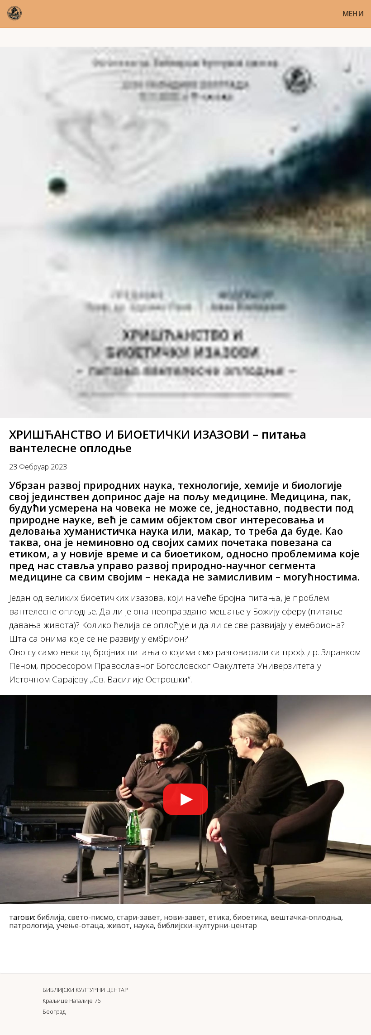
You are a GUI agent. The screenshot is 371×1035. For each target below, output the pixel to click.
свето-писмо (90, 917)
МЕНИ (353, 14)
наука (143, 925)
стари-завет (138, 917)
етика (219, 917)
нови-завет (184, 917)
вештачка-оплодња (306, 917)
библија (50, 917)
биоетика (250, 917)
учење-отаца (80, 925)
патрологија (31, 925)
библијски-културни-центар (207, 925)
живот (118, 925)
